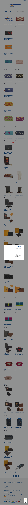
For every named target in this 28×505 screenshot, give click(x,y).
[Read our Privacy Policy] (22, 255)
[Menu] (26, 498)
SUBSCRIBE (18, 258)
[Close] (23, 246)
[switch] (25, 502)
